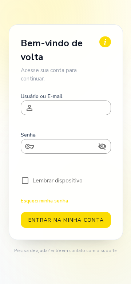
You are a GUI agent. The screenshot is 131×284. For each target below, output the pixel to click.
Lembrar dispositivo (57, 180)
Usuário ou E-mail (42, 96)
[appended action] (102, 146)
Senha (28, 134)
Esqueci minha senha (44, 200)
